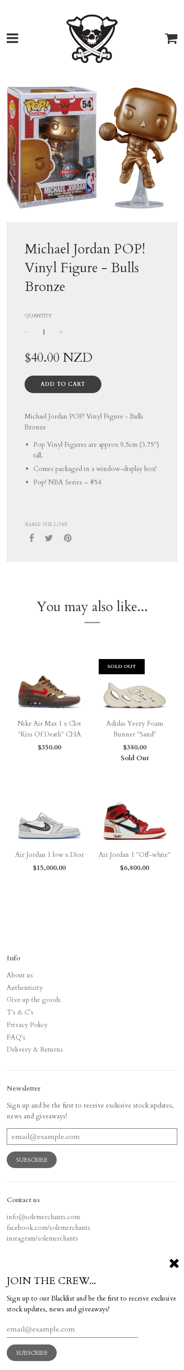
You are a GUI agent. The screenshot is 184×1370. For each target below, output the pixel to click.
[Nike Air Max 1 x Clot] (49, 686)
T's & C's (20, 1012)
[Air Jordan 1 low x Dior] (49, 817)
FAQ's (16, 1037)
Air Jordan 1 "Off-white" (135, 854)
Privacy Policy (27, 1024)
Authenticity (25, 987)
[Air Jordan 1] (135, 817)
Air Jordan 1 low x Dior (49, 854)
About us (20, 975)
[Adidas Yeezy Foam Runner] (135, 686)
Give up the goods (34, 999)
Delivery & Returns (35, 1049)
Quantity (38, 316)
